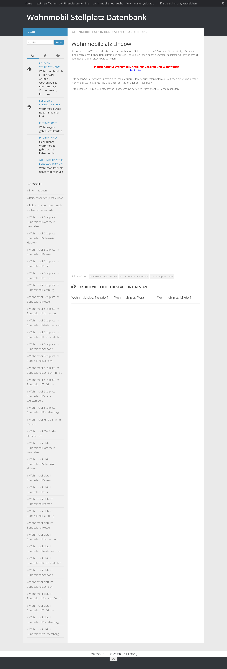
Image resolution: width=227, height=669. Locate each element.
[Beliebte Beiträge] (45, 55)
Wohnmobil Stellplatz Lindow (103, 276)
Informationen (48, 122)
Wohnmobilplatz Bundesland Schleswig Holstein (40, 463)
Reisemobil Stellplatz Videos (46, 198)
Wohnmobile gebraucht (108, 3)
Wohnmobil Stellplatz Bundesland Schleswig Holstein (41, 238)
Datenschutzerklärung (123, 654)
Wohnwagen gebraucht (141, 3)
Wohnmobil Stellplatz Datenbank (87, 17)
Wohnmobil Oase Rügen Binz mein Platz (50, 112)
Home (28, 3)
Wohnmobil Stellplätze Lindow (134, 276)
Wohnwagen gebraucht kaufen (50, 129)
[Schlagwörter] (57, 55)
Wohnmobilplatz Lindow (162, 276)
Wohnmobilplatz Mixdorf (174, 297)
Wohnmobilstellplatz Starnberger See (51, 170)
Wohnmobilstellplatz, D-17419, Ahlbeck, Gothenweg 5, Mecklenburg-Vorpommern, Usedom (51, 82)
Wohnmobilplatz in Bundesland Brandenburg (109, 32)
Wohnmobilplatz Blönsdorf (89, 297)
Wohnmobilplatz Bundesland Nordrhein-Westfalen (41, 447)
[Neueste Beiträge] (33, 55)
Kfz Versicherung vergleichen (178, 3)
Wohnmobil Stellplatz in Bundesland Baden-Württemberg (42, 396)
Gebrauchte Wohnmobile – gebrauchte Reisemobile (48, 147)
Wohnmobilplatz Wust (129, 297)
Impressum (97, 654)
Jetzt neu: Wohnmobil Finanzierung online (62, 3)
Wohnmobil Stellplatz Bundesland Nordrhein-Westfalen (41, 221)
